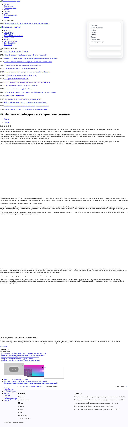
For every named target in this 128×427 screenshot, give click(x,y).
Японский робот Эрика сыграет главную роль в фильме (23, 65)
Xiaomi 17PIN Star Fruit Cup (13, 36)
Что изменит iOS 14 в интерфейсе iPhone (18, 89)
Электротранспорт (10, 15)
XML (126, 386)
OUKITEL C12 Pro (10, 41)
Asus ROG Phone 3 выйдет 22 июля (16, 51)
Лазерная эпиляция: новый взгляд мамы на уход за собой (20, 360)
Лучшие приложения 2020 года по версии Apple (20, 68)
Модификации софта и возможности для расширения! (22, 99)
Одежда (6, 4)
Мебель (6, 9)
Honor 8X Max (9, 37)
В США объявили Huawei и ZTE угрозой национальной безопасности (28, 62)
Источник (3, 346)
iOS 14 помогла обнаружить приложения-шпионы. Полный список (27, 72)
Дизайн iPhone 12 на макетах (14, 96)
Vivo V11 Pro (8, 30)
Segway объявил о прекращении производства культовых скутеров (27, 82)
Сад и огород (8, 6)
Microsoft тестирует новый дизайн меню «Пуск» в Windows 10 (25, 55)
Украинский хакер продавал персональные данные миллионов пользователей (30, 58)
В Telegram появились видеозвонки (16, 79)
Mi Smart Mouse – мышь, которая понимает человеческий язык (25, 102)
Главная (6, 119)
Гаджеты (7, 11)
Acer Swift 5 (8, 45)
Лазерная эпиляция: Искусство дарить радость (17, 359)
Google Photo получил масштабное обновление (20, 75)
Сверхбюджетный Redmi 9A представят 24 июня (20, 85)
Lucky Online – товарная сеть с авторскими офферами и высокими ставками (30, 92)
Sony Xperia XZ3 (9, 43)
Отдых (6, 13)
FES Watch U (8, 34)
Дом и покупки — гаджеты (32, 386)
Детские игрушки (10, 8)
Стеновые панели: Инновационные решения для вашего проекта (26, 23)
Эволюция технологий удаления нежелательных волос (20, 357)
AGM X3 (7, 39)
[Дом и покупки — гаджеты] (10, 1)
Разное (6, 17)
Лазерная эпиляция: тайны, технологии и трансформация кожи (25, 109)
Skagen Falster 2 (9, 32)
